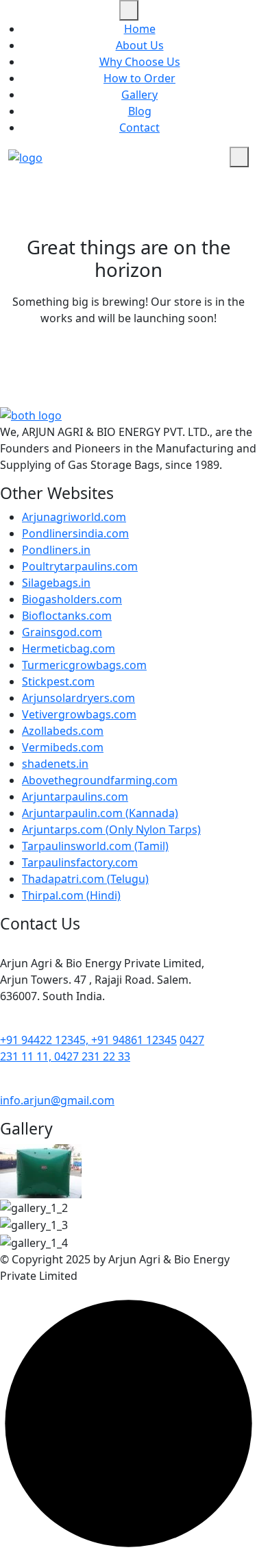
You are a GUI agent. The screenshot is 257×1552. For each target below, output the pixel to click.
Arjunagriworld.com (74, 516)
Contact (139, 127)
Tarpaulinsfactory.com (80, 862)
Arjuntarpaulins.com (75, 796)
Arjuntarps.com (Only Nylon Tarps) (111, 829)
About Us (140, 45)
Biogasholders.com (72, 599)
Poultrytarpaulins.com (80, 566)
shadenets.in (55, 763)
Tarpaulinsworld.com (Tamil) (95, 845)
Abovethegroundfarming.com (100, 780)
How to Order (139, 78)
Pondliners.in (56, 549)
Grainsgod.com (62, 632)
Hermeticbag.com (68, 648)
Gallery (139, 94)
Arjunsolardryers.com (78, 697)
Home (140, 28)
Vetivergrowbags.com (79, 714)
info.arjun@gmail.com (57, 1100)
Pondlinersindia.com (75, 533)
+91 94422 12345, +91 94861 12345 (88, 1039)
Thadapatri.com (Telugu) (85, 878)
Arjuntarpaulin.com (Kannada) (100, 813)
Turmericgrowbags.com (84, 664)
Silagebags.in (56, 582)
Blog (139, 111)
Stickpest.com (58, 681)
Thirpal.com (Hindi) (71, 895)
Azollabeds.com (62, 730)
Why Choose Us (139, 61)
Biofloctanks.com (67, 615)
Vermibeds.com (62, 747)
